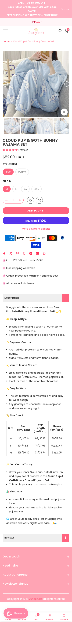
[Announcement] (32, 9)
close (66, 9)
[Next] (66, 84)
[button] (10, 150)
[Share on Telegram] (30, 253)
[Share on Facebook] (4, 253)
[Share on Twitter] (10, 253)
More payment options (36, 228)
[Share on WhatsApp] (44, 253)
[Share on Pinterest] (17, 253)
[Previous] (5, 84)
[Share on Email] (37, 253)
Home (6, 41)
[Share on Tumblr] (24, 253)
